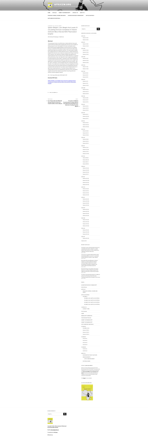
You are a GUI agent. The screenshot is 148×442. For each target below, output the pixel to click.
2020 (82, 187)
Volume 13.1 (85, 114)
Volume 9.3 (85, 85)
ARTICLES (54, 12)
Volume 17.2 (85, 149)
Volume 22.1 (85, 199)
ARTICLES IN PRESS (90, 15)
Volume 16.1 (85, 139)
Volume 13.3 (85, 118)
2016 (82, 145)
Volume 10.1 (85, 89)
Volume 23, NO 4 (86, 334)
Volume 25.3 (85, 234)
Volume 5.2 (85, 52)
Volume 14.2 (85, 124)
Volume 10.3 (85, 93)
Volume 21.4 (85, 194)
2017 (82, 156)
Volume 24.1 (85, 219)
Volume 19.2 (85, 170)
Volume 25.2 (85, 232)
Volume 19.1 (85, 168)
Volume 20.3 (85, 182)
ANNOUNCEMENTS (86, 357)
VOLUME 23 (83, 326)
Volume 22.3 (85, 203)
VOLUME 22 (85, 296)
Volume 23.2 (85, 211)
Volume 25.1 (85, 230)
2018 (82, 166)
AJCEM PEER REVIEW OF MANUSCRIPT (76, 15)
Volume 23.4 (85, 215)
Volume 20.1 (85, 178)
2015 (82, 137)
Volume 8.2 (85, 75)
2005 (50, 92)
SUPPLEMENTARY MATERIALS (54, 18)
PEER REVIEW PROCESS (86, 317)
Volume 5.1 (85, 50)
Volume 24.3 (85, 223)
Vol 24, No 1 (85, 338)
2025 (82, 236)
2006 (82, 65)
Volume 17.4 (85, 153)
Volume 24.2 (85, 221)
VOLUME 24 (83, 336)
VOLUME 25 (83, 347)
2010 (82, 96)
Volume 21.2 (85, 190)
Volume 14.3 (85, 126)
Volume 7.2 (85, 68)
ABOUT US (82, 12)
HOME (49, 12)
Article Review (84, 287)
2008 (82, 79)
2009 (82, 87)
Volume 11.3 (85, 101)
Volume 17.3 (85, 151)
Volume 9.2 (85, 83)
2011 (82, 104)
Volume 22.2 (85, 201)
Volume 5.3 (85, 54)
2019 (82, 176)
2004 (82, 48)
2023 (82, 218)
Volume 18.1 (85, 157)
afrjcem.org (62, 4)
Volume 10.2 (85, 91)
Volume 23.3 (85, 213)
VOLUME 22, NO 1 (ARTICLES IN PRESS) (91, 298)
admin (59, 25)
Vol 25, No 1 (85, 348)
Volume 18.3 (85, 161)
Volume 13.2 (85, 116)
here (56, 432)
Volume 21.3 (85, 192)
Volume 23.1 (85, 209)
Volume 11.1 (85, 97)
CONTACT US (75, 12)
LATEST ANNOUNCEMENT (89, 358)
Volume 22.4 (85, 205)
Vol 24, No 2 (85, 340)
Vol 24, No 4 (85, 344)
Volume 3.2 (85, 39)
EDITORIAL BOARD (86, 361)
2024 (82, 228)
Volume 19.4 (85, 174)
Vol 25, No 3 (85, 350)
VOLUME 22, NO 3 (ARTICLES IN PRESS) (91, 302)
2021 (82, 197)
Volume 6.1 (85, 58)
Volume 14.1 (85, 122)
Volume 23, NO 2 (86, 330)
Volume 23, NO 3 (86, 332)
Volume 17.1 (85, 147)
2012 (82, 112)
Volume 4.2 (85, 45)
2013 (82, 120)
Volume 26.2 (85, 238)
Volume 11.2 (85, 99)
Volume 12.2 (85, 108)
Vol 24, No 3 (85, 342)
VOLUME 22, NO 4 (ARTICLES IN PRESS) (92, 304)
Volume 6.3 (85, 62)
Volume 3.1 (85, 37)
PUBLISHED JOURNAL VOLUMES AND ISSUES (57, 15)
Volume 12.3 (85, 110)
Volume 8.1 (85, 72)
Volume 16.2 (85, 141)
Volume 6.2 (55, 92)
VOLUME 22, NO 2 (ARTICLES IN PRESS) (91, 300)
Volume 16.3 (85, 143)
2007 (82, 71)
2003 (82, 42)
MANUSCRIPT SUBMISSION (86, 315)
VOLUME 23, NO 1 (86, 328)
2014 (82, 129)
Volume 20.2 (85, 180)
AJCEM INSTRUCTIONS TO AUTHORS (90, 355)
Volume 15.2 (85, 132)
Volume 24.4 (85, 225)
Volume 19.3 (85, 172)
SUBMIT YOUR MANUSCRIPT (64, 12)
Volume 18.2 (85, 159)
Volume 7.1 (85, 66)
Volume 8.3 (85, 77)
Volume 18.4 (85, 163)
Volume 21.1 (85, 188)
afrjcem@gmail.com (54, 429)
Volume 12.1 (85, 106)
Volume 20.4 (85, 184)
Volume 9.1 (85, 81)
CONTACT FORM (86, 308)
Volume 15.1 (85, 130)
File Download (84, 311)
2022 (82, 207)
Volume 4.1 (85, 43)
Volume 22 (83, 240)
